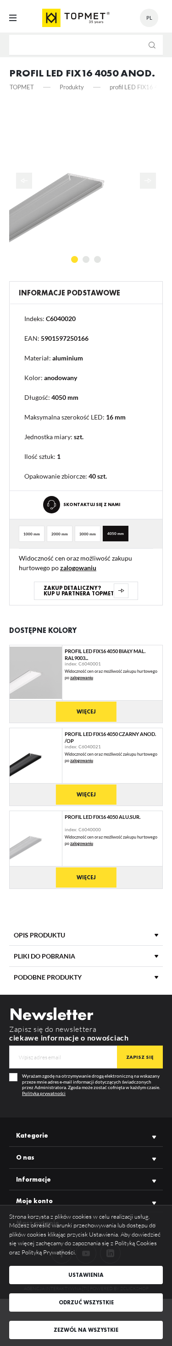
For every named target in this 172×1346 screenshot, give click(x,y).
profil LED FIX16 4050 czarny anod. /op (110, 737)
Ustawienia (86, 1275)
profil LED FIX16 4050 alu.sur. (102, 817)
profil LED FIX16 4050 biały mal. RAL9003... (105, 654)
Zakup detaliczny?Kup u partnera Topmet (79, 590)
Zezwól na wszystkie (86, 1330)
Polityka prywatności (44, 1093)
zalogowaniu (78, 568)
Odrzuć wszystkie (86, 1302)
